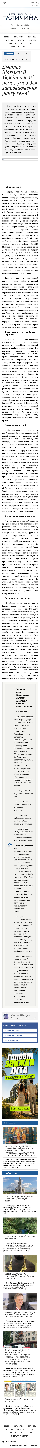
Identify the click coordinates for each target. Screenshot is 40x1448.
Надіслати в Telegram (13, 1035)
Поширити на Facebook (13, 1040)
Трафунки (11, 43)
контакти (35, 5)
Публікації (9, 54)
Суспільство (18, 37)
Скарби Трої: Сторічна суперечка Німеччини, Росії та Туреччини (19, 1276)
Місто (6, 37)
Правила (34, 1445)
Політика (32, 37)
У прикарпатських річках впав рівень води (20, 1237)
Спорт (30, 43)
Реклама (13, 28)
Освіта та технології (20, 47)
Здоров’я (32, 40)
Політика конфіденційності (18, 1445)
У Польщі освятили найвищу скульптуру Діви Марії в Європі (19, 1198)
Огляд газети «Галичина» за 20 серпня (19, 1400)
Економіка (8, 40)
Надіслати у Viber (11, 1030)
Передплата (25, 28)
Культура (20, 40)
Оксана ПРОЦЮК (20, 1015)
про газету (35, 2)
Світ (21, 43)
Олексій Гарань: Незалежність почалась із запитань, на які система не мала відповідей (20, 1314)
